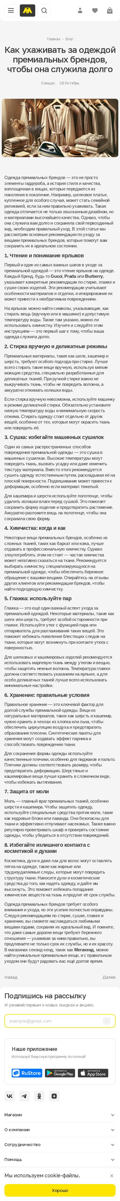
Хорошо (60, 1190)
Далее (109, 977)
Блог (69, 39)
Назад (10, 977)
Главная (53, 39)
